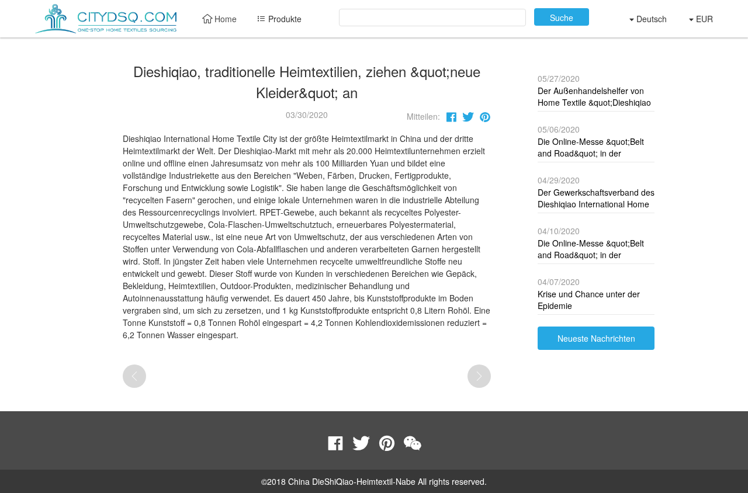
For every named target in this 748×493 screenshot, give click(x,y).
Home (224, 19)
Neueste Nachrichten (596, 338)
